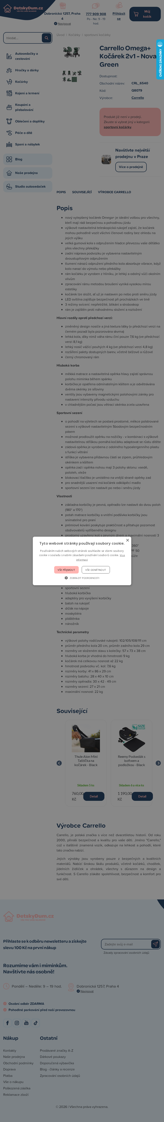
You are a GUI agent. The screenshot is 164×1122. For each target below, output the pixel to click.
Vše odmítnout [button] (95, 569)
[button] (82, 578)
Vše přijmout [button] (66, 569)
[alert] (82, 561)
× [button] (127, 540)
